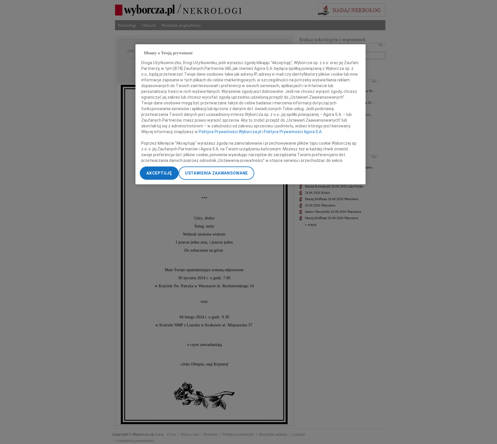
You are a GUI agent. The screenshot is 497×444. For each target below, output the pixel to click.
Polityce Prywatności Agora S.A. (293, 132)
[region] (250, 114)
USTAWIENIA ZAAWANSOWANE (216, 173)
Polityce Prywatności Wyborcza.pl (230, 132)
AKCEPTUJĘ (159, 173)
